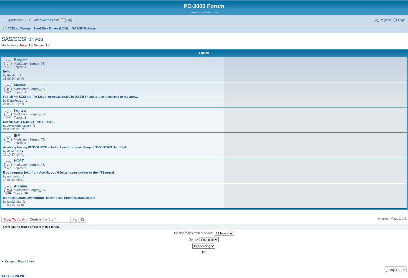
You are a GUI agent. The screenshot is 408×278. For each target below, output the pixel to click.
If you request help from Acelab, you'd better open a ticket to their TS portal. (59, 172)
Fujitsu (20, 110)
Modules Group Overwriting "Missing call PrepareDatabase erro (49, 197)
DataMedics (15, 100)
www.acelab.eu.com (204, 12)
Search (74, 219)
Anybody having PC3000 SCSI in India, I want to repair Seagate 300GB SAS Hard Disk (65, 147)
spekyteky (14, 201)
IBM (17, 136)
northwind (13, 176)
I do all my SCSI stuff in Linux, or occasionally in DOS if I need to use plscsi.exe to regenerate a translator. (71, 96)
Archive (20, 186)
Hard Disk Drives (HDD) (51, 28)
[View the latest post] (19, 75)
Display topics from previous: (194, 233)
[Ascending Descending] (204, 246)
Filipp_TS (26, 45)
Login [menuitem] (401, 20)
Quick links (15, 20)
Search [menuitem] (403, 29)
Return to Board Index (19, 261)
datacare (13, 151)
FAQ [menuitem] (69, 20)
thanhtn (12, 75)
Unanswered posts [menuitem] (46, 20)
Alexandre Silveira (19, 125)
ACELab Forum (18, 28)
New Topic (12, 219)
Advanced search (82, 219)
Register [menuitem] (385, 20)
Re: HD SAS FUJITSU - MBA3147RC (29, 122)
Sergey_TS (41, 45)
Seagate (20, 60)
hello (6, 71)
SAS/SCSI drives (84, 28)
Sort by (194, 239)
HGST (19, 161)
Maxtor (20, 85)
